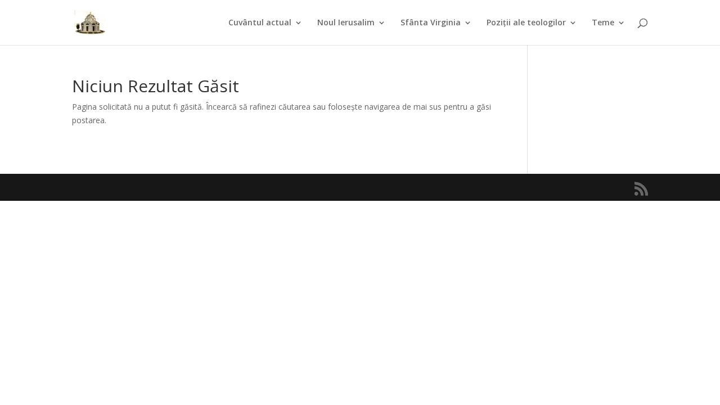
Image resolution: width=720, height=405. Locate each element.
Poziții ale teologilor (526, 23)
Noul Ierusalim (346, 23)
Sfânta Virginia (430, 23)
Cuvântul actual (259, 23)
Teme (603, 23)
